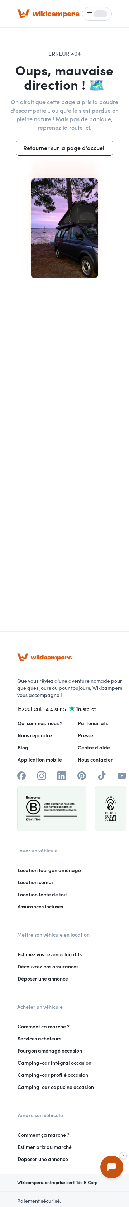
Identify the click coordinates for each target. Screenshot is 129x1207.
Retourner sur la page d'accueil (64, 148)
